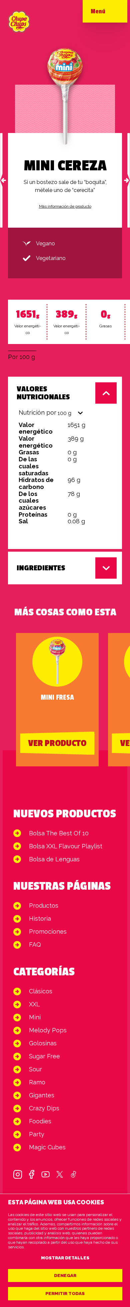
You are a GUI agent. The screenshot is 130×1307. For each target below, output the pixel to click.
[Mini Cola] (128, 180)
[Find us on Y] (45, 1174)
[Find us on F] (31, 1174)
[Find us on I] (17, 1174)
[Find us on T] (59, 1174)
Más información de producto (65, 206)
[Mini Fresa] (1, 180)
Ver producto (57, 743)
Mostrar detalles (65, 1257)
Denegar (65, 1275)
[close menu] (111, 13)
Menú (98, 11)
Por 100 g (21, 356)
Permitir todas (65, 1293)
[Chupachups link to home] (19, 22)
